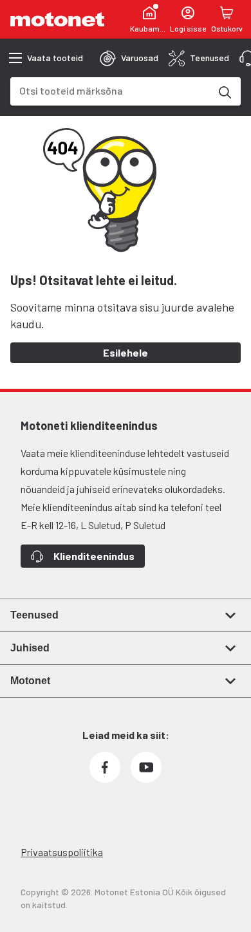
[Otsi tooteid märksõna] (224, 91)
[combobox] (110, 90)
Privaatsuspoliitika (62, 852)
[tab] (129, 57)
